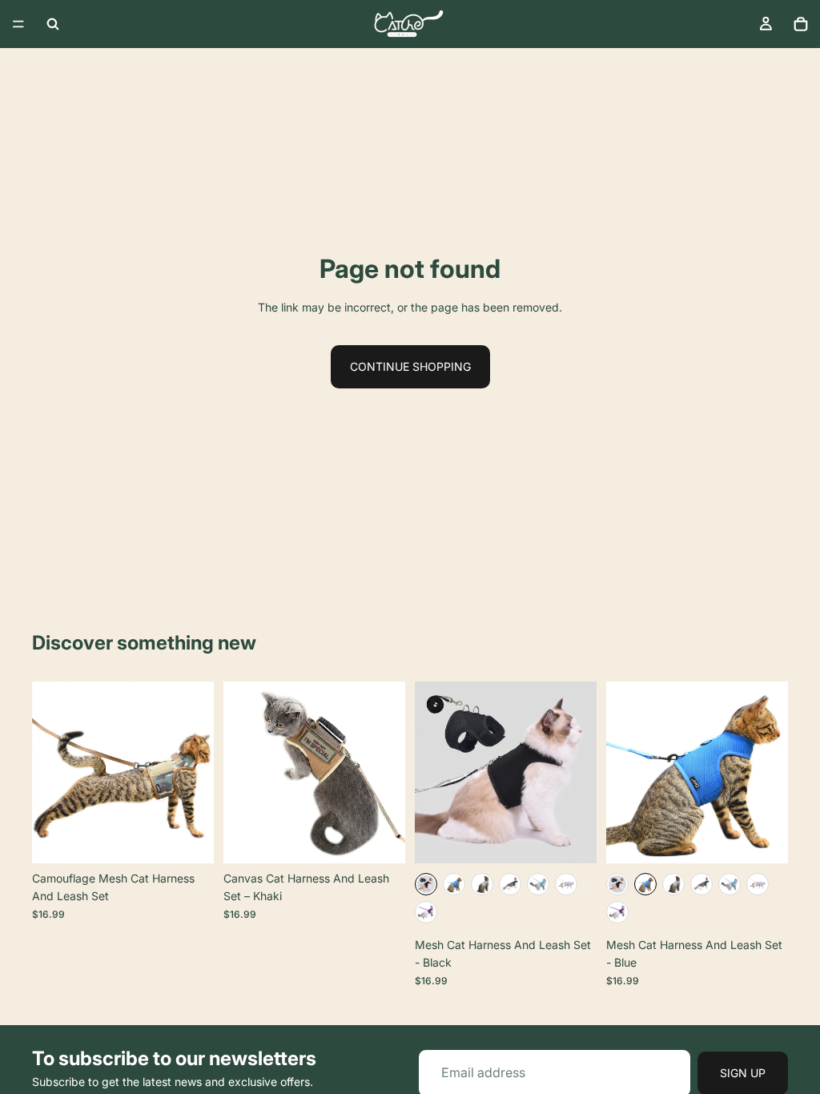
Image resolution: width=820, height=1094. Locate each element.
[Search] (52, 24)
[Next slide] (196, 772)
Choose (202, 838)
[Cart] (800, 24)
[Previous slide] (49, 772)
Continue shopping (410, 366)
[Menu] (18, 24)
